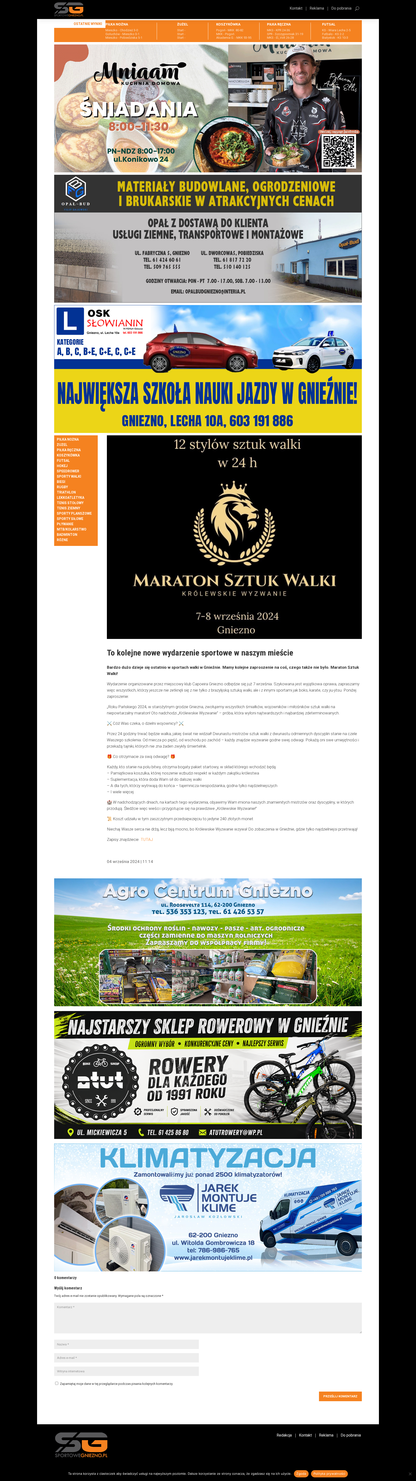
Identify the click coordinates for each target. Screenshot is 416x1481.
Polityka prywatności (329, 1473)
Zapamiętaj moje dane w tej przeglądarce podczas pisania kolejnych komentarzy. (116, 1384)
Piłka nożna (68, 439)
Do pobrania (341, 9)
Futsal (63, 460)
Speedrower (68, 471)
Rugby (62, 487)
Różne (62, 540)
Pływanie (65, 524)
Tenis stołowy (70, 503)
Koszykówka (68, 455)
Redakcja (284, 1435)
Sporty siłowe (70, 519)
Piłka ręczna (69, 450)
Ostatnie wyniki (88, 24)
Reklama (317, 9)
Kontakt (296, 9)
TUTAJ (147, 839)
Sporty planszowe (74, 513)
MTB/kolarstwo (71, 529)
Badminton (67, 535)
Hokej (62, 466)
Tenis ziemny (68, 508)
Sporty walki (69, 476)
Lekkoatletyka (70, 498)
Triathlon (66, 492)
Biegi (61, 482)
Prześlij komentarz (340, 1396)
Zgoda (301, 1473)
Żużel (62, 445)
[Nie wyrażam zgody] (410, 1473)
